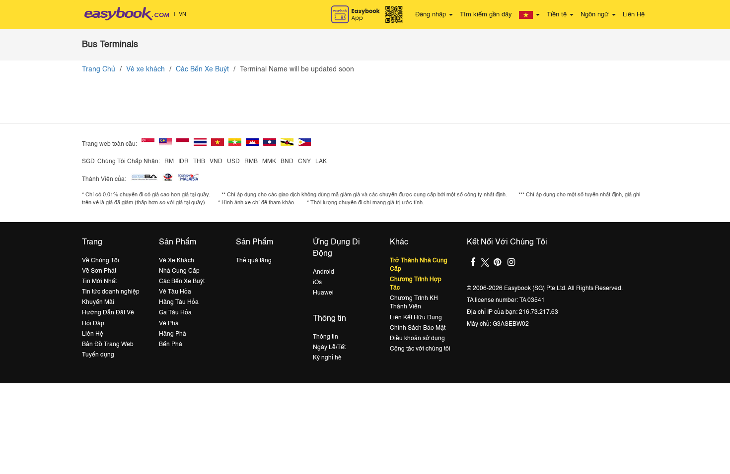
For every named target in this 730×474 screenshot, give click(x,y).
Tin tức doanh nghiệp (111, 292)
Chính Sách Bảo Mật (417, 328)
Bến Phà (170, 345)
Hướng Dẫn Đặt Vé (108, 313)
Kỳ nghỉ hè (327, 358)
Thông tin (325, 337)
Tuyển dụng (98, 355)
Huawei (323, 293)
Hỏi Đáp (93, 324)
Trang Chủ (98, 69)
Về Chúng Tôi (100, 261)
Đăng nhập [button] (431, 14)
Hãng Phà (172, 334)
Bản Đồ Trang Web (108, 345)
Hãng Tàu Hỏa (179, 302)
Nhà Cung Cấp (179, 271)
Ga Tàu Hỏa (175, 313)
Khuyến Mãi (98, 302)
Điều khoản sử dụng (417, 339)
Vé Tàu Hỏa (175, 292)
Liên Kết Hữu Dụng (416, 318)
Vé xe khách (145, 69)
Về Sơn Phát (99, 271)
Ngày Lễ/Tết (329, 348)
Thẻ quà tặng (254, 261)
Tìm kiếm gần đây (486, 14)
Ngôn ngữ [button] (596, 14)
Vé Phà (169, 324)
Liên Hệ (634, 14)
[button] (529, 15)
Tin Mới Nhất (99, 282)
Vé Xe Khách (176, 261)
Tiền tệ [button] (558, 14)
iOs (317, 283)
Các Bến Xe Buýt (202, 69)
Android (323, 272)
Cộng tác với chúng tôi (420, 349)
